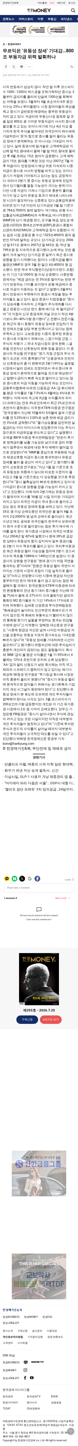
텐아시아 (32, 1402)
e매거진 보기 (51, 1019)
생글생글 (56, 1402)
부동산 (52, 19)
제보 (52, 2)
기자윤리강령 (35, 1336)
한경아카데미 (10, 1402)
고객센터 (8, 1342)
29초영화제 (33, 1408)
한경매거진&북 (11, 2)
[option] (39, 29)
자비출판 (42, 2)
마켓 (40, 19)
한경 (11, 1316)
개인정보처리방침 (13, 1336)
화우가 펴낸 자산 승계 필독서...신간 (32, 770)
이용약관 (52, 1330)
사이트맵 (22, 1342)
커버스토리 (26, 19)
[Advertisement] (39, 1090)
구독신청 (27, 1019)
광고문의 (37, 1330)
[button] (71, 3)
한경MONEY (14, 44)
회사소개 (8, 1330)
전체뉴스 (8, 19)
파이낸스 (66, 19)
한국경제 (8, 1396)
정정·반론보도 (55, 1336)
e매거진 (61, 2)
